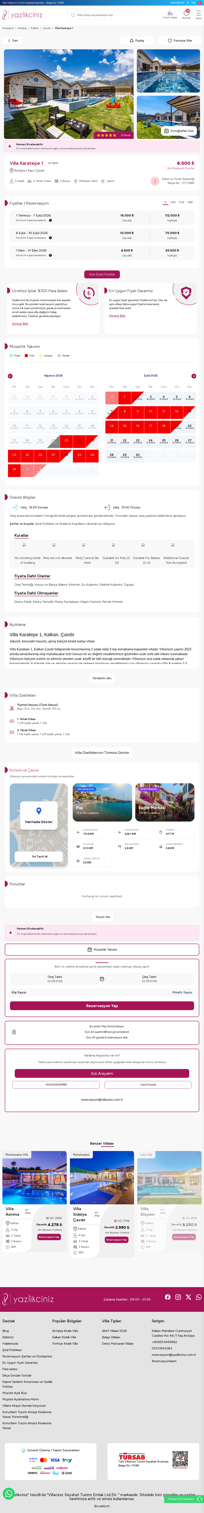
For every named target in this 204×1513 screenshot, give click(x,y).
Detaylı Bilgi (20, 324)
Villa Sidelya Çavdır (80, 1214)
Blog (5, 1331)
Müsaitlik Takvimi (105, 949)
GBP (190, 202)
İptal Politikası (12, 1350)
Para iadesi (9, 1369)
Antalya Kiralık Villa (65, 1331)
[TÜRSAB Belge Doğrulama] (143, 1456)
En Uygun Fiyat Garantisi (19, 1363)
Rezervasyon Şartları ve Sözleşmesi (27, 1356)
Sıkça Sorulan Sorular (16, 1375)
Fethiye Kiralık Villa (65, 1343)
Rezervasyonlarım (164, 1361)
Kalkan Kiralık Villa (64, 1337)
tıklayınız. (109, 524)
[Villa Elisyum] (169, 1177)
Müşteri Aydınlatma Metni (20, 1399)
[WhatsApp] (9, 1494)
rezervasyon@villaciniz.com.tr (102, 1099)
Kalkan (35, 28)
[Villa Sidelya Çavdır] (102, 1177)
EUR (181, 202)
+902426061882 (56, 1084)
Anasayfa (8, 28)
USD (173, 202)
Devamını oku (102, 678)
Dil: (194, 2)
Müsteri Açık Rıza (14, 1393)
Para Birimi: (180, 2)
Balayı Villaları (111, 1337)
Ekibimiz (8, 1337)
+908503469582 (164, 1342)
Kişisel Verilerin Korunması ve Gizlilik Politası (27, 1384)
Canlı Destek (148, 1084)
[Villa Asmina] (34, 1177)
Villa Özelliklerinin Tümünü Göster (102, 752)
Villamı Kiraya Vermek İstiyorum (24, 1406)
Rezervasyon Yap (102, 1005)
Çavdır (47, 28)
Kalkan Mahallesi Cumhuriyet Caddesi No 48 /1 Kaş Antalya (173, 1333)
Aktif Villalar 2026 (114, 1331)
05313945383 (162, 1348)
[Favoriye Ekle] (63, 1155)
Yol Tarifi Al (40, 856)
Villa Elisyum (147, 1211)
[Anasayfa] (22, 15)
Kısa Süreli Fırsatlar (102, 274)
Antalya (22, 28)
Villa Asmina (12, 1211)
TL (165, 202)
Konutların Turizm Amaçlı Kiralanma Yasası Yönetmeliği (26, 1414)
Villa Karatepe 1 (64, 28)
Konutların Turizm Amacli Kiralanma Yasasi (26, 1425)
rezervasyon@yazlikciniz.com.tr (174, 1355)
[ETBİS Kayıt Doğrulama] (180, 1460)
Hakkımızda (10, 1343)
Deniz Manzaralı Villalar (117, 1343)
